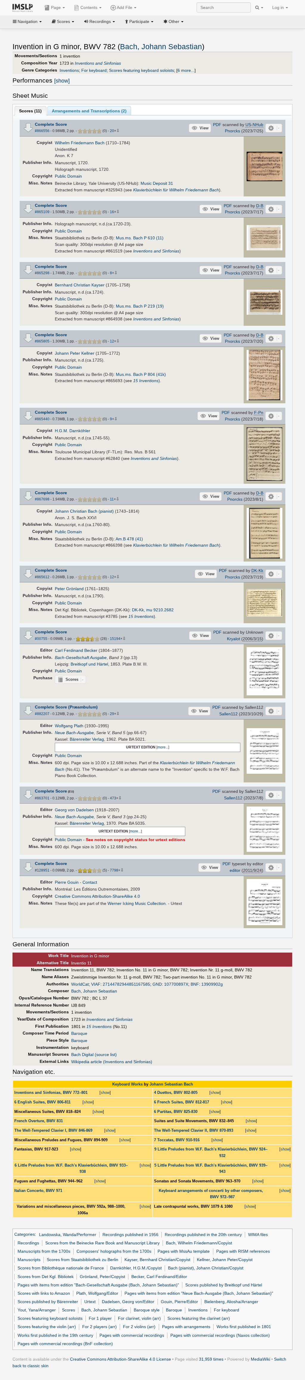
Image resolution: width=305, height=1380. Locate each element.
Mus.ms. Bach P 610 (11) (140, 237)
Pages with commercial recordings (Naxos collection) (220, 1335)
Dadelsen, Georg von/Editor (128, 1301)
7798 (114, 870)
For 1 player (100, 1318)
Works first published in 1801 (244, 1326)
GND (157, 984)
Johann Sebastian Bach (171, 1084)
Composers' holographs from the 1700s (114, 1251)
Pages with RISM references (243, 1251)
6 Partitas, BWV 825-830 (175, 1111)
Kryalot (233, 638)
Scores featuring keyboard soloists (141, 70)
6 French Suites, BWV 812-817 (181, 1102)
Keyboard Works (127, 1084)
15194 (115, 639)
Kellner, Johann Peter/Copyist (225, 1259)
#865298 (42, 273)
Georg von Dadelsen (74, 809)
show (105, 1092)
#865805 (42, 341)
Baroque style (147, 1310)
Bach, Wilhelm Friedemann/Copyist (199, 1243)
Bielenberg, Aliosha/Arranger (231, 1301)
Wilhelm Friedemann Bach (80, 142)
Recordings (28, 1243)
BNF (195, 984)
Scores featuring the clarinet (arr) (198, 1318)
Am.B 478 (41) (129, 539)
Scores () (30, 110)
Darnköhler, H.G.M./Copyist (136, 1268)
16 (112, 212)
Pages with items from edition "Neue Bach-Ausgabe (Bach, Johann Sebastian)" (199, 1293)
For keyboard (94, 70)
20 (112, 131)
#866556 (42, 131)
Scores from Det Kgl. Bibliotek (46, 1276)
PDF (217, 124)
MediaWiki (260, 1359)
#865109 (42, 212)
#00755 (41, 639)
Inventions (69, 70)
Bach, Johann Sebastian (161, 47)
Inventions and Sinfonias (98, 63)
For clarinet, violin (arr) (139, 1318)
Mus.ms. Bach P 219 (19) (140, 306)
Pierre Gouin (67, 882)
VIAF (95, 984)
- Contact (88, 882)
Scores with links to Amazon (44, 1293)
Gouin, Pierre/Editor (179, 1301)
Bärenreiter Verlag (87, 739)
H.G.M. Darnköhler (72, 430)
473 (113, 798)
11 (112, 499)
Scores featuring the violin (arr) (47, 1326)
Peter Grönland (69, 588)
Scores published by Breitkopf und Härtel (223, 1285)
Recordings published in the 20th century (203, 1234)
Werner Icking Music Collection (137, 903)
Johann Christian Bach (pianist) (84, 511)
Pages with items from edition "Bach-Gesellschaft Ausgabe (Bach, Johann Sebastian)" (98, 1285)
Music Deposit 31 (157, 183)
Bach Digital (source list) (94, 1054)
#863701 (42, 798)
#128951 (42, 870)
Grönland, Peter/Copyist (102, 1276)
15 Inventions (145, 380)
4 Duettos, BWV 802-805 (175, 1092)
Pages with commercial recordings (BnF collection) (65, 1343)
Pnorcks (232, 130)
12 (112, 341)
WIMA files (258, 1234)
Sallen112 (228, 713)
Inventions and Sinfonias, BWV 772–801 (51, 1092)
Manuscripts (29, 1259)
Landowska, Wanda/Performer (67, 1234)
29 (112, 714)
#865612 (42, 577)
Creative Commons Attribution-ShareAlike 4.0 (97, 896)
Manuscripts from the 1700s (44, 1251)
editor (235, 870)
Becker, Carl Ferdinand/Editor (159, 1276)
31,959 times (211, 1359)
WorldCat (80, 984)
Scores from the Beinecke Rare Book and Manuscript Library (102, 1243)
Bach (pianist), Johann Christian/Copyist (205, 1268)
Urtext (90, 1301)
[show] (62, 81)
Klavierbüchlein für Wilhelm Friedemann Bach (176, 189)
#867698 (42, 499)
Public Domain (68, 176)
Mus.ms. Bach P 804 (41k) (141, 374)
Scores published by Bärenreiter (48, 1301)
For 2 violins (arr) (139, 1326)
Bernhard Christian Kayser (80, 285)
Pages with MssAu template (184, 1251)
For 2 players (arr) (99, 1326)
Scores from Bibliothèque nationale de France (61, 1268)
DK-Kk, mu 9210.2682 (153, 609)
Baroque (79, 1033)
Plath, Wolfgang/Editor (97, 1293)
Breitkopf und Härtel (89, 664)
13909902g (212, 984)
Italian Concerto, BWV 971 (38, 1190)
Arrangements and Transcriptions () (89, 110)
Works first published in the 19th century (55, 1335)
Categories (24, 1234)
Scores (68, 1310)
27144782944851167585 (126, 984)
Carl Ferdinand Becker (76, 650)
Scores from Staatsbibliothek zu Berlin (82, 1259)
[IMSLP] (24, 7)
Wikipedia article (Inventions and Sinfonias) (111, 1061)
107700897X (176, 984)
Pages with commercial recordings (131, 1335)
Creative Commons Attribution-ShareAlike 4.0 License (120, 1359)
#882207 (42, 714)
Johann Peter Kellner (74, 353)
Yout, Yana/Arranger (37, 1310)
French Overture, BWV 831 (38, 1121)
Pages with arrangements (186, 1326)
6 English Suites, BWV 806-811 (42, 1102)
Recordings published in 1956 (130, 1234)
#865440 (42, 419)
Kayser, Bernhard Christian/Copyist (157, 1259)
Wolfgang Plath (69, 725)
